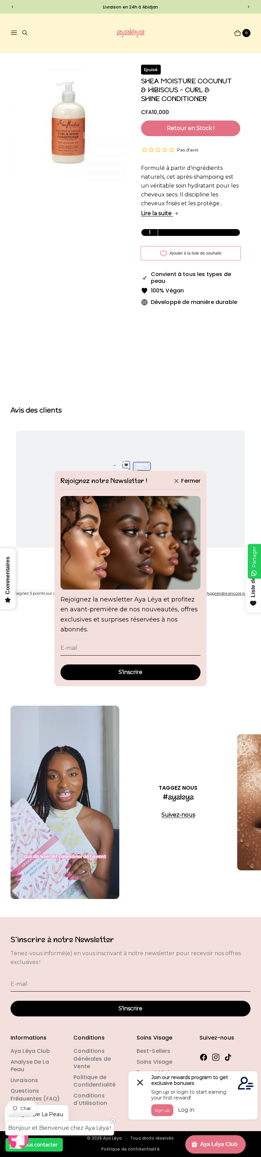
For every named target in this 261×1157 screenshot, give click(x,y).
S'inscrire (130, 672)
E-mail (68, 648)
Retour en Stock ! (190, 128)
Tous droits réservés (152, 1138)
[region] (130, 7)
